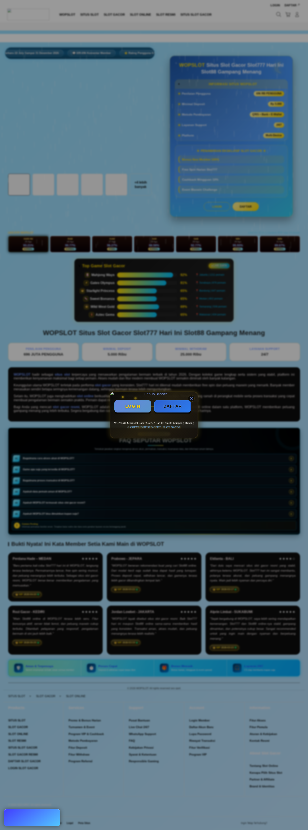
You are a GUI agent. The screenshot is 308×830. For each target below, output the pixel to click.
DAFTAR (172, 406)
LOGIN (132, 406)
